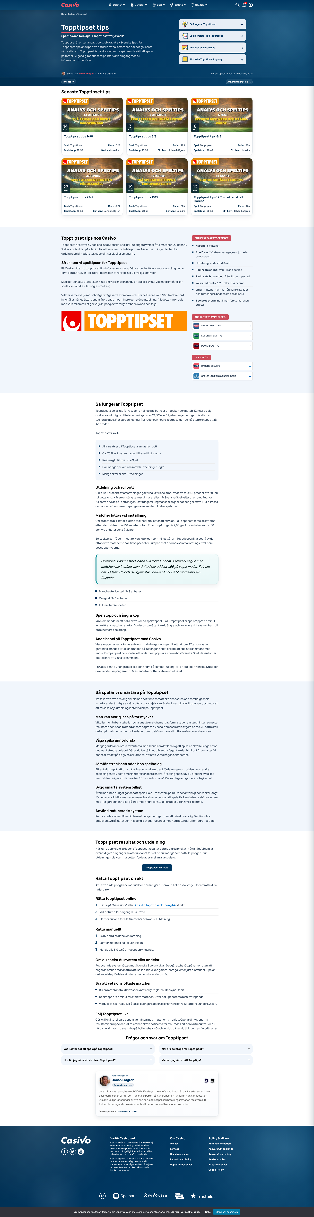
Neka (208, 1212)
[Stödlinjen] (156, 1198)
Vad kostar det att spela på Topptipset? (88, 1049)
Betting (178, 4)
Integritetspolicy (218, 1164)
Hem (63, 14)
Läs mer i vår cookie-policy (185, 1211)
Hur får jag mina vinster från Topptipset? (90, 1060)
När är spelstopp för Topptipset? (183, 1049)
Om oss (174, 1143)
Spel (159, 4)
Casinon (117, 4)
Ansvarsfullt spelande (221, 1148)
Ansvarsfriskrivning (220, 1154)
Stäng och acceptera (227, 1211)
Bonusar (140, 4)
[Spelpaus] (125, 1198)
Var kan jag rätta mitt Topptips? (181, 1060)
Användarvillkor (218, 1159)
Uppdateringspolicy (181, 1164)
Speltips (200, 4)
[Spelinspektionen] (179, 1198)
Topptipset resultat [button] (157, 867)
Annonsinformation (220, 1143)
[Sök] (238, 5)
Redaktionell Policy (181, 1159)
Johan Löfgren (86, 73)
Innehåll (67, 81)
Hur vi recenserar (179, 1154)
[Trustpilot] (202, 1198)
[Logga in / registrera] (251, 5)
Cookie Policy (216, 1169)
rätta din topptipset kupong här (155, 905)
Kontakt (174, 1148)
